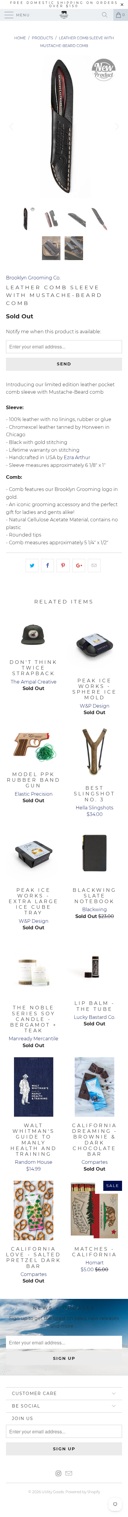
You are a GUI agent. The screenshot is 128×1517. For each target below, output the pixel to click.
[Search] (107, 15)
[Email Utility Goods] (69, 1474)
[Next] (116, 126)
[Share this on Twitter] (32, 566)
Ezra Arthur (77, 457)
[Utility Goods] (64, 15)
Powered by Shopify (82, 1492)
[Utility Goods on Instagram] (58, 1474)
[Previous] (12, 126)
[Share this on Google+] (78, 566)
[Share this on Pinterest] (63, 566)
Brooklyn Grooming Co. (33, 278)
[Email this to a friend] (94, 566)
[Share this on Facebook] (47, 566)
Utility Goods (53, 1492)
